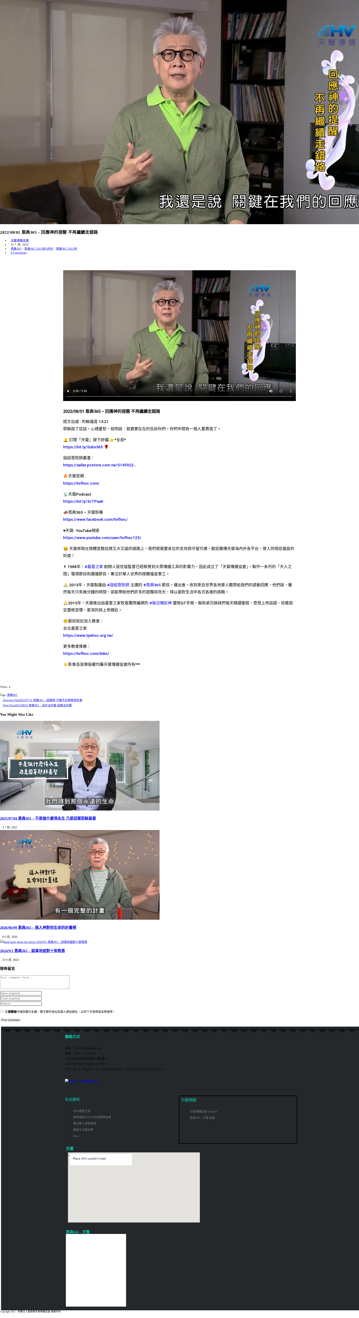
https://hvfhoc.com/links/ (86, 653)
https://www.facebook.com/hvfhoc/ (95, 519)
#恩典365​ (152, 585)
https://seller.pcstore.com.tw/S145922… (99, 465)
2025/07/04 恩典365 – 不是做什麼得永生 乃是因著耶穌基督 (48, 818)
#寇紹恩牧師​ (118, 585)
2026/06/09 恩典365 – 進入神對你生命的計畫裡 (38, 928)
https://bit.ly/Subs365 (83, 447)
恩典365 (16, 248)
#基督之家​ (94, 566)
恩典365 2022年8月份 (38, 248)
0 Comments (19, 252)
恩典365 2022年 (66, 248)
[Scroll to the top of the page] (1, 1315)
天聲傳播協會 (20, 240)
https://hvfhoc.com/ (81, 483)
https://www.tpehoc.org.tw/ (88, 635)
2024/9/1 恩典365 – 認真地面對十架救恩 (32, 951)
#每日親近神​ (160, 603)
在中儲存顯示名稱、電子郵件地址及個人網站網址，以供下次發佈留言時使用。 (60, 1011)
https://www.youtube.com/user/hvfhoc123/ (102, 537)
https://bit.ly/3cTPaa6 (83, 501)
